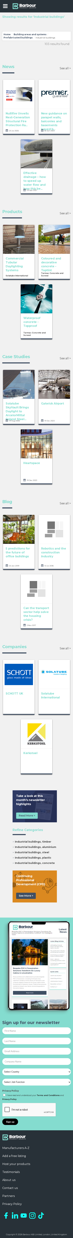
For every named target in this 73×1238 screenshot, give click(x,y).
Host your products (16, 1164)
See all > (65, 68)
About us (8, 1180)
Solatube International (17, 276)
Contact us (10, 1188)
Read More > (27, 815)
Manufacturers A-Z (15, 1148)
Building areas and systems (30, 34)
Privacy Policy (10, 1090)
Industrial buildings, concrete (35, 863)
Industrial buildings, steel (32, 852)
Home (7, 34)
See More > (26, 895)
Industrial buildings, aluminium (35, 847)
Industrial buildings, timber (33, 841)
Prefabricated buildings (18, 37)
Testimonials (11, 1172)
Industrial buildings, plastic (33, 857)
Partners (8, 1196)
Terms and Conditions (48, 1095)
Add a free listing (14, 1156)
